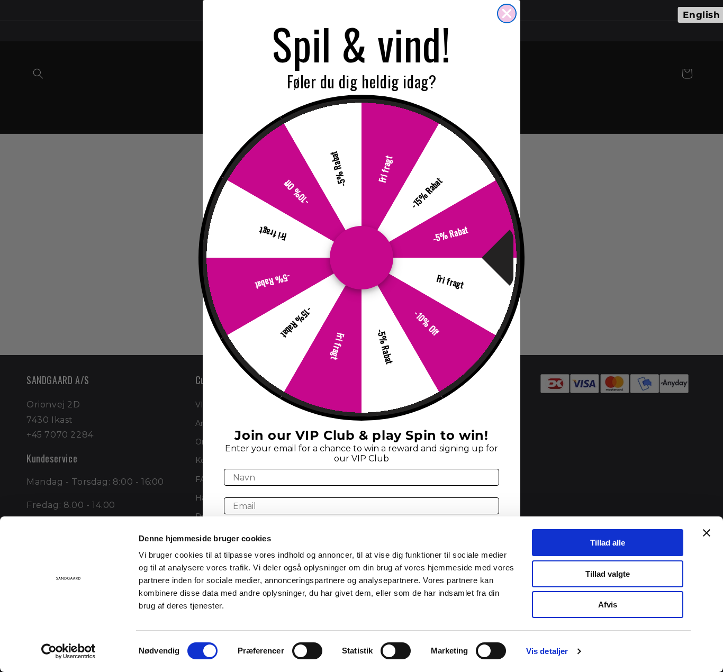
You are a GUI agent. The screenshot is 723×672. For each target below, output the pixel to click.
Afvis (607, 604)
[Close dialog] (507, 13)
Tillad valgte (607, 573)
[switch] (307, 650)
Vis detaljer (547, 651)
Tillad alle (607, 542)
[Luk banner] (706, 533)
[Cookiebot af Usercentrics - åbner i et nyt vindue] (68, 651)
